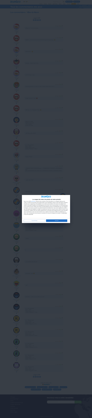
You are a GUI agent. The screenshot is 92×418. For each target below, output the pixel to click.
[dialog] (46, 209)
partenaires (33, 201)
